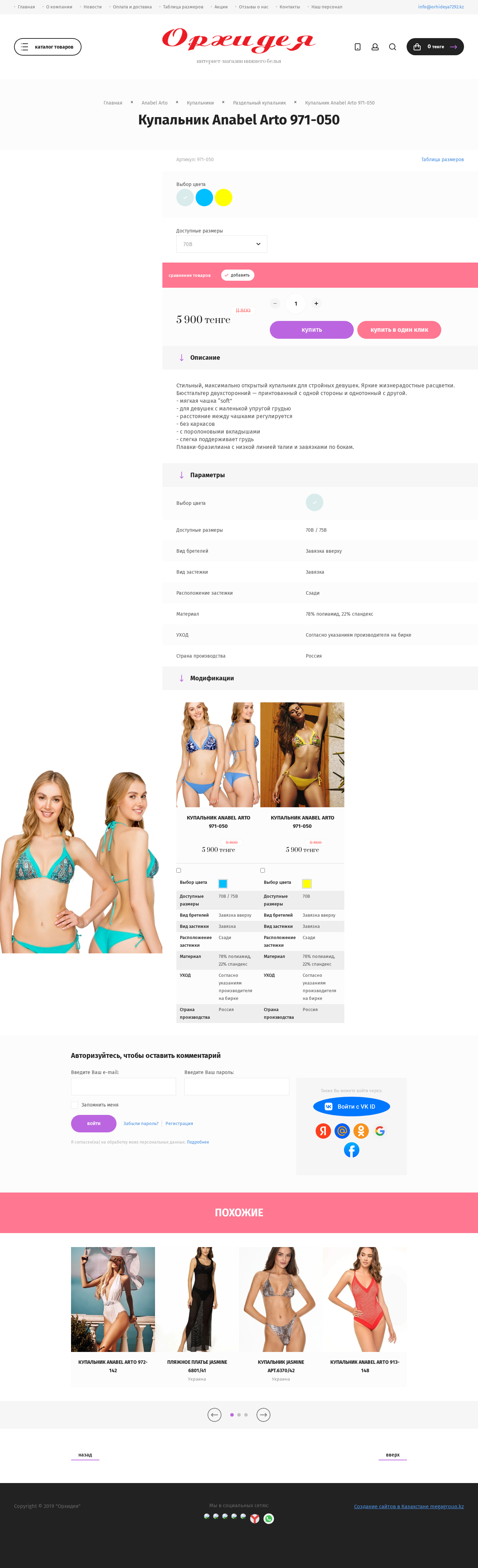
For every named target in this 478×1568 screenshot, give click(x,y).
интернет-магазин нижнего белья (239, 61)
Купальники (200, 103)
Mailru (342, 1131)
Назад (85, 1455)
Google (380, 1131)
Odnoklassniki (361, 1131)
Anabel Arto (155, 103)
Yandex (323, 1131)
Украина (197, 1379)
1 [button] (232, 1415)
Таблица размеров (183, 7)
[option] (113, 1317)
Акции (221, 7)
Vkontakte (351, 1106)
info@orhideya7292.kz (441, 6)
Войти (93, 1123)
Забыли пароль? (141, 1123)
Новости (93, 7)
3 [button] (246, 1415)
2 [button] (239, 1415)
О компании (59, 7)
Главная (26, 7)
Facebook (351, 1150)
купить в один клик (399, 330)
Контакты (290, 7)
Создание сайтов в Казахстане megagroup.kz (409, 1506)
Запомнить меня (100, 1105)
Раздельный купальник (259, 103)
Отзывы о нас (253, 7)
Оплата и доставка (132, 7)
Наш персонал (326, 7)
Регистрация (179, 1123)
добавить (239, 275)
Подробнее (198, 1142)
